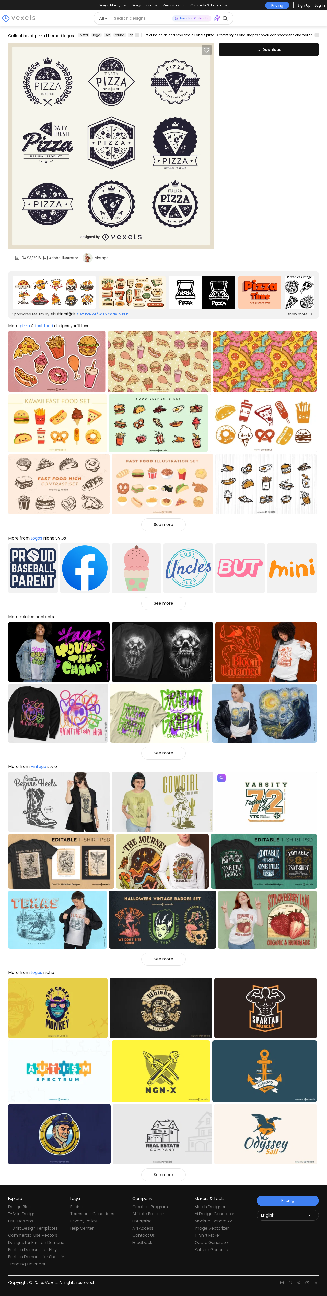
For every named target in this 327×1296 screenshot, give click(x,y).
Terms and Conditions (92, 1214)
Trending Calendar (26, 1264)
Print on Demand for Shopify (36, 1257)
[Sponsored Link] (54, 292)
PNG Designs (20, 1221)
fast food (44, 326)
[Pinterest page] (299, 1283)
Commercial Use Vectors (32, 1235)
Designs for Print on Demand (36, 1242)
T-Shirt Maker (207, 1235)
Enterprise (142, 1221)
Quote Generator (212, 1242)
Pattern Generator (213, 1250)
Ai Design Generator (214, 1214)
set (107, 35)
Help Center (82, 1228)
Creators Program (150, 1207)
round (119, 35)
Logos (36, 538)
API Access (142, 1228)
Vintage (38, 767)
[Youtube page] (307, 1283)
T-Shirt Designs (23, 1214)
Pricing (76, 1207)
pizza (84, 35)
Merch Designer (210, 1207)
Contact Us (143, 1235)
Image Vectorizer (212, 1228)
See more (163, 524)
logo (96, 35)
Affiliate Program (148, 1214)
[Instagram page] (282, 1283)
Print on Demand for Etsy (32, 1250)
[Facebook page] (290, 1283)
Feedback (142, 1242)
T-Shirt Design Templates (33, 1228)
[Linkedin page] (315, 1283)
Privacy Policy (83, 1221)
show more (298, 314)
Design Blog (19, 1207)
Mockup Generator (213, 1221)
